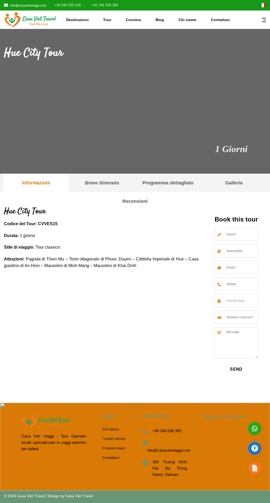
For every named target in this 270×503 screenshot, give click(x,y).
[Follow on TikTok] (236, 6)
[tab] (36, 183)
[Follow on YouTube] (252, 6)
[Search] (239, 19)
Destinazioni (77, 20)
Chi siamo (187, 20)
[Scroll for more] (135, 161)
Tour (107, 20)
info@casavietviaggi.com (28, 5)
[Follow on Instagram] (227, 6)
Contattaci (220, 20)
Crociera (133, 20)
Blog (160, 20)
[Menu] (264, 20)
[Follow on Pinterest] (243, 6)
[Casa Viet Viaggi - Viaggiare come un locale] (30, 19)
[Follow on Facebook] (219, 6)
